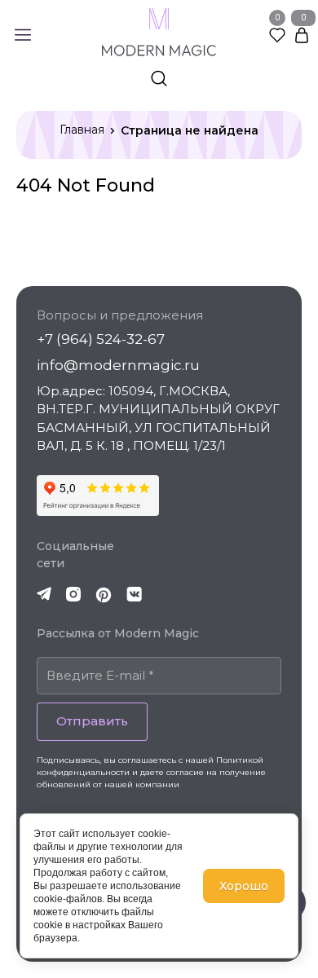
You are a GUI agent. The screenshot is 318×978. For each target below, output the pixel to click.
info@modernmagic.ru (118, 365)
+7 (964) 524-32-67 (101, 339)
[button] (28, 35)
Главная (82, 129)
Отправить (92, 721)
